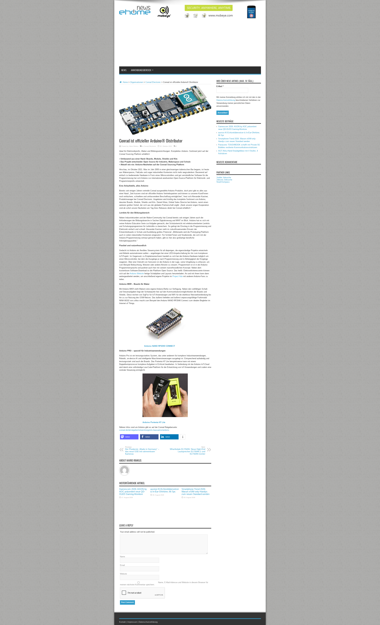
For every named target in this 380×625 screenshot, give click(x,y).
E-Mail (220, 86)
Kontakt (122, 622)
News (123, 70)
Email (122, 565)
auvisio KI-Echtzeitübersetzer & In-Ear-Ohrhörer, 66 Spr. (164, 490)
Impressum (132, 622)
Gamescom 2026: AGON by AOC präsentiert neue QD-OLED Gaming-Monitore (133, 491)
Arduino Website (137, 273)
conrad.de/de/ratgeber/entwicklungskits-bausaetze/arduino (144, 430)
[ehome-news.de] (134, 12)
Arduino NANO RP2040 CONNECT (159, 346)
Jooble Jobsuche (223, 177)
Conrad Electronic (153, 82)
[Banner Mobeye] (207, 17)
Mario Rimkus (133, 146)
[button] (129, 436)
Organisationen (136, 82)
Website (123, 574)
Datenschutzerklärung (225, 100)
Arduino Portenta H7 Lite (153, 422)
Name (122, 556)
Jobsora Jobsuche (224, 180)
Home (125, 82)
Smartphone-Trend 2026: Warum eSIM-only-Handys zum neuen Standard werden (195, 491)
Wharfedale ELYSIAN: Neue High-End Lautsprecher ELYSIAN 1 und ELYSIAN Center (187, 450)
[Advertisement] (190, 44)
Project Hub (177, 276)
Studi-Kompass (223, 182)
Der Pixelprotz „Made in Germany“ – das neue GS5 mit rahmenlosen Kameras (142, 450)
